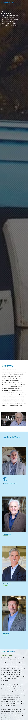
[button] (23, 424)
